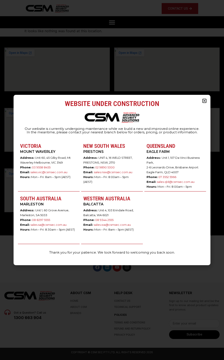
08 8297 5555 (41, 220)
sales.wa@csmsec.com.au (112, 224)
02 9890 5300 (105, 167)
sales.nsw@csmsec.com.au (113, 172)
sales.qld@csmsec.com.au (175, 182)
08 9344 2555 (104, 220)
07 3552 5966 (167, 177)
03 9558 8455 (41, 167)
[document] (112, 180)
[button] (204, 100)
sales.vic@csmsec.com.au (48, 172)
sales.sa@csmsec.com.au (48, 224)
